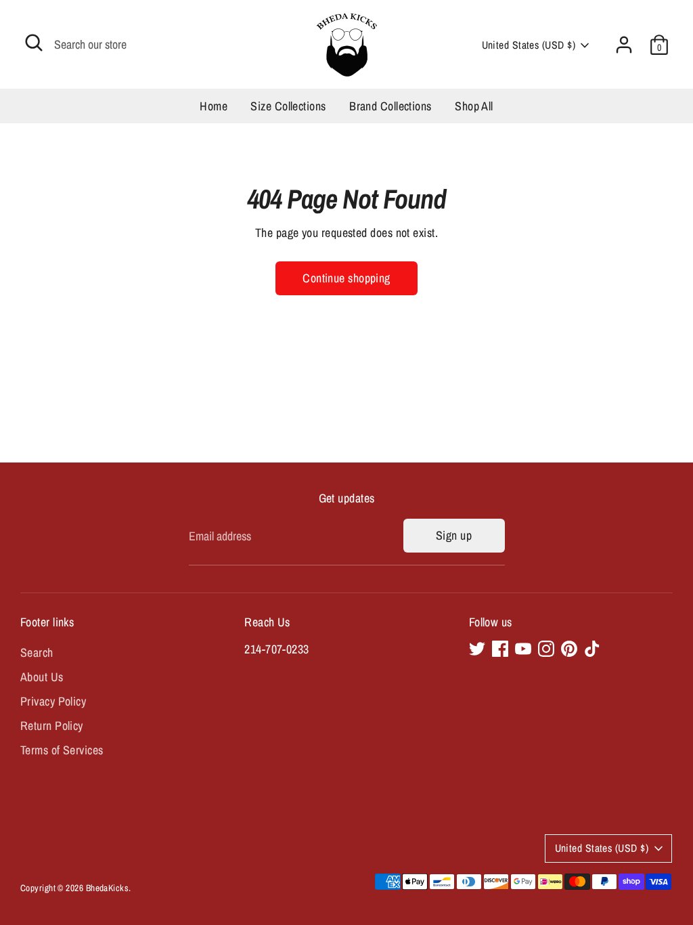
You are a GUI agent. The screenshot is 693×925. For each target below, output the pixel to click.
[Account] (624, 44)
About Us (42, 676)
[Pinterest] (569, 649)
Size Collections (288, 106)
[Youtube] (523, 649)
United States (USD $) (528, 45)
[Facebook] (500, 649)
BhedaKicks (107, 888)
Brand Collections (390, 106)
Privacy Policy (53, 701)
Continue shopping (346, 278)
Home (213, 106)
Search (36, 652)
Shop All (474, 106)
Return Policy (51, 725)
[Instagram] (546, 649)
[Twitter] (477, 649)
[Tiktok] (592, 649)
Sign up (454, 535)
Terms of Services (62, 749)
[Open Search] (33, 42)
